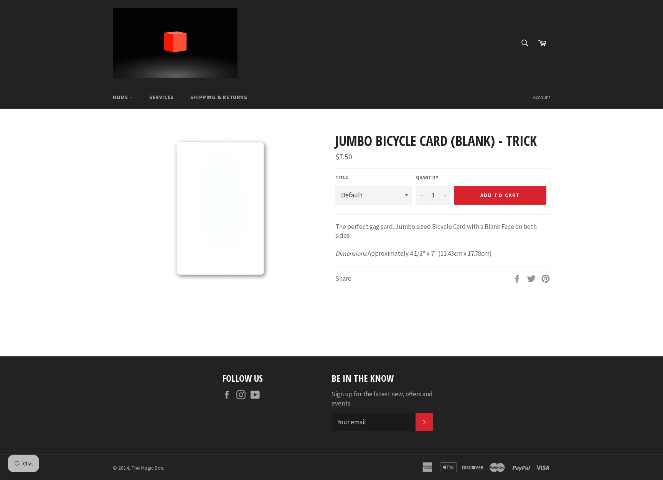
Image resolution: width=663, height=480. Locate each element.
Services (161, 97)
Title (341, 177)
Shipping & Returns (218, 97)
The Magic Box (147, 468)
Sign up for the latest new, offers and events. (382, 398)
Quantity (427, 177)
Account (541, 97)
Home (121, 97)
